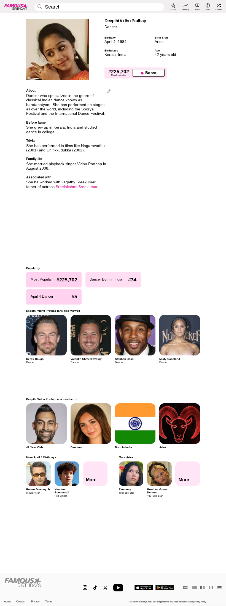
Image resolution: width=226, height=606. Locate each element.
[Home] (37, 585)
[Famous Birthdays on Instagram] (85, 587)
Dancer (110, 27)
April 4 (109, 42)
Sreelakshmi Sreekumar (76, 187)
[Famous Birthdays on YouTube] (119, 588)
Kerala (110, 55)
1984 (122, 42)
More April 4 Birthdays (41, 457)
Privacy (35, 601)
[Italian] (211, 587)
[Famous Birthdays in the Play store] (164, 587)
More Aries (126, 457)
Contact (20, 601)
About (7, 601)
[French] (202, 587)
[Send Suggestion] (108, 91)
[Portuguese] (194, 587)
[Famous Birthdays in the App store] (143, 587)
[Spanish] (185, 587)
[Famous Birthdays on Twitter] (105, 587)
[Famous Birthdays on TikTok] (95, 587)
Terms (48, 601)
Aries (159, 42)
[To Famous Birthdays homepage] (16, 6)
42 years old (165, 55)
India (122, 55)
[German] (219, 587)
